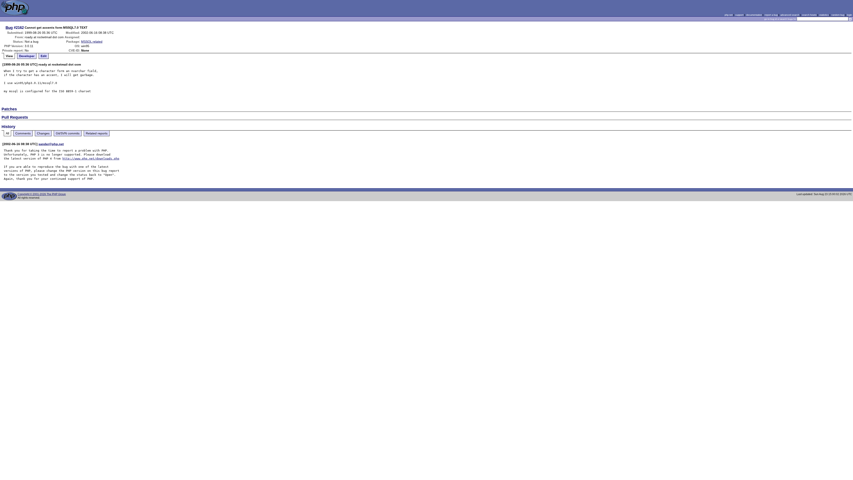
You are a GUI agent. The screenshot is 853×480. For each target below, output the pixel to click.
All (7, 133)
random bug (837, 15)
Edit (44, 56)
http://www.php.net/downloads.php (90, 158)
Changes (43, 133)
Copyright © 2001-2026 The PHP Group (42, 194)
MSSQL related (91, 41)
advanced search (789, 15)
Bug (9, 27)
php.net (729, 15)
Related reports (97, 133)
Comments (23, 133)
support (739, 15)
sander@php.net (51, 144)
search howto (809, 15)
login (849, 15)
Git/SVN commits (68, 133)
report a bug (771, 15)
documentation (754, 15)
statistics (824, 15)
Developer (26, 56)
